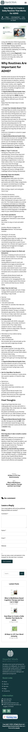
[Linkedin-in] (9, 711)
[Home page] (2, 17)
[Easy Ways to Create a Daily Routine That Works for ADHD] (14, 610)
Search (22, 573)
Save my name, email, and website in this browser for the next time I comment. (13, 556)
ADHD (9, 44)
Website (3, 546)
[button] (25, 2)
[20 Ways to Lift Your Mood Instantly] (14, 628)
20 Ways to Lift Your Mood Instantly (14, 635)
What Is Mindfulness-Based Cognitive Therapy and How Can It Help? (14, 600)
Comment (4, 514)
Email (3, 538)
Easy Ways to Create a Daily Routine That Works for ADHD (14, 618)
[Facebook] (4, 711)
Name (3, 530)
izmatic (17, 728)
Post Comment (7, 561)
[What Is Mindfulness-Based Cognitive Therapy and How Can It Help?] (14, 592)
